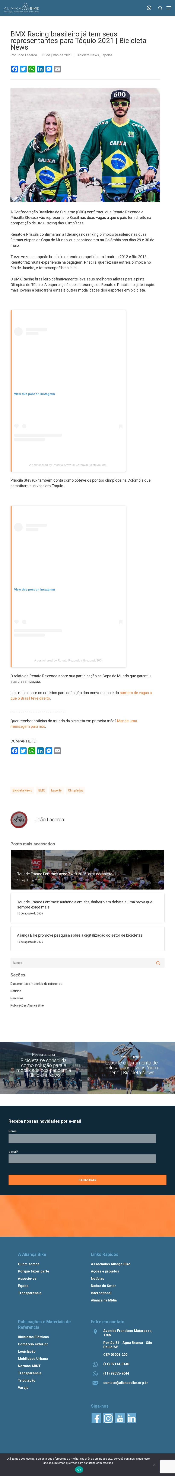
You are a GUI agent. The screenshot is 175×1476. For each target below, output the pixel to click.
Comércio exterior (33, 1344)
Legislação (27, 1351)
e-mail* (14, 1151)
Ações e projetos (105, 1271)
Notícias (15, 991)
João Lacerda (27, 55)
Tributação (26, 1380)
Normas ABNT (29, 1366)
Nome (13, 1131)
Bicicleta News (88, 55)
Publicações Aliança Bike (27, 1005)
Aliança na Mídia (104, 1300)
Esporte (106, 55)
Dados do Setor (103, 1286)
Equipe (23, 1286)
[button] (168, 8)
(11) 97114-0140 (116, 1364)
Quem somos (28, 1264)
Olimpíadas (75, 790)
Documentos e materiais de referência (36, 983)
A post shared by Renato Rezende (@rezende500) (68, 660)
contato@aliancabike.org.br (125, 1383)
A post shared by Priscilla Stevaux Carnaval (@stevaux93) (68, 464)
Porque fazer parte (33, 1271)
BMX (41, 790)
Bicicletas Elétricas (33, 1337)
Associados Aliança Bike (110, 1264)
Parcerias (16, 998)
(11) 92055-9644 (116, 1373)
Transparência (29, 1293)
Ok (79, 1469)
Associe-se (27, 1279)
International (101, 1293)
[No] (154, 1465)
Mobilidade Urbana (33, 1359)
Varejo (23, 1388)
